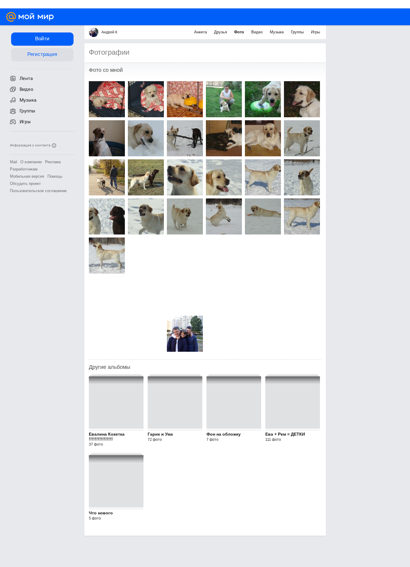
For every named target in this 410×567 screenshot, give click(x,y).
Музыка (277, 32)
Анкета (201, 32)
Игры (315, 32)
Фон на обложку (224, 434)
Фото (239, 32)
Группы (298, 32)
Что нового (101, 512)
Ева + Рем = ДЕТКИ (285, 434)
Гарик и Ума (160, 434)
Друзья (221, 32)
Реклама (53, 162)
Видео (257, 32)
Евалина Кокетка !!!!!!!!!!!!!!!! (107, 436)
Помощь (54, 176)
